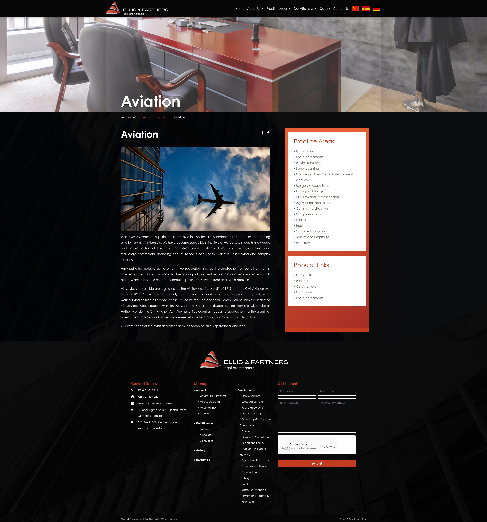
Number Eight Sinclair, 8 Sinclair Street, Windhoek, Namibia (162, 412)
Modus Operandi (210, 401)
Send (315, 463)
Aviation (302, 180)
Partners (302, 281)
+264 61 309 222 (148, 396)
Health (301, 225)
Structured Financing (311, 231)
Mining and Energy (310, 191)
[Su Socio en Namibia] (366, 8)
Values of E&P (208, 407)
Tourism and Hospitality (312, 237)
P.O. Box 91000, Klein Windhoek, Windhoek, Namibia (158, 425)
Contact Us (341, 8)
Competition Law (308, 214)
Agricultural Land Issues (313, 203)
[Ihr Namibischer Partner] (376, 8)
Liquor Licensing (307, 168)
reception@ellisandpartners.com (159, 403)
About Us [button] (254, 8)
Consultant (304, 292)
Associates (206, 434)
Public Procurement (310, 163)
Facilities (205, 413)
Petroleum (303, 243)
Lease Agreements (309, 157)
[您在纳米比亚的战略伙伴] (356, 8)
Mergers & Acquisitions (312, 186)
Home (240, 8)
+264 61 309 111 (148, 390)
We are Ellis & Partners (213, 395)
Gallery (325, 8)
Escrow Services (307, 151)
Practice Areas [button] (277, 8)
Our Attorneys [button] (304, 8)
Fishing (301, 220)
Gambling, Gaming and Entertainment (324, 174)
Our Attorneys (306, 286)
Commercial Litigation (312, 208)
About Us (201, 390)
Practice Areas (160, 117)
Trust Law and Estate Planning (317, 197)
